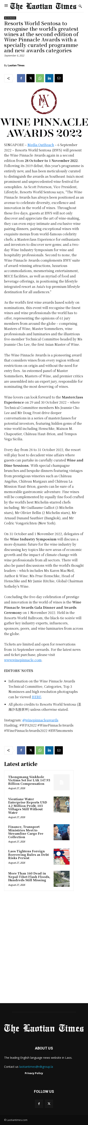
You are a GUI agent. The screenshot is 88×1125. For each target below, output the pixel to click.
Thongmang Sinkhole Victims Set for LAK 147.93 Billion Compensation (29, 780)
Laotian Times (16, 65)
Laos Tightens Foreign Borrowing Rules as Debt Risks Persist (28, 854)
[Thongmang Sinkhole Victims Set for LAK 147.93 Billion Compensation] (62, 782)
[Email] (59, 78)
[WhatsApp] (40, 78)
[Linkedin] (49, 78)
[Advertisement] (44, 948)
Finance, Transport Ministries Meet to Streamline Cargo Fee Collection (25, 831)
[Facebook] (21, 78)
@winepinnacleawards (40, 720)
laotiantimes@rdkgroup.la (36, 1067)
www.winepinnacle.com (23, 660)
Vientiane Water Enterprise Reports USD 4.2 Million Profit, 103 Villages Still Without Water (27, 806)
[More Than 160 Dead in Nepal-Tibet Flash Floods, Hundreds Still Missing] (62, 879)
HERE (36, 697)
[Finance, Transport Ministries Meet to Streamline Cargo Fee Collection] (62, 832)
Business (10, 18)
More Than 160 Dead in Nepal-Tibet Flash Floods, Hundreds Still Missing (29, 876)
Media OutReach (40, 144)
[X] (30, 78)
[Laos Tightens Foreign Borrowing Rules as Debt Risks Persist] (62, 857)
